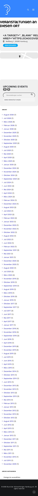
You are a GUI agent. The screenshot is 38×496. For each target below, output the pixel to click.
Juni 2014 (7, 382)
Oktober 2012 (9, 418)
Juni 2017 (7, 314)
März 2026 (8, 122)
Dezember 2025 (10, 133)
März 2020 (8, 275)
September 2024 (10, 179)
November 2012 (10, 414)
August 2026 (9, 115)
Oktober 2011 (9, 443)
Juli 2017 (7, 311)
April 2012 (7, 428)
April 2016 (8, 343)
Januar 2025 (8, 165)
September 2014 (10, 378)
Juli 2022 (7, 239)
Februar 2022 (9, 247)
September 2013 (10, 396)
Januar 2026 (9, 129)
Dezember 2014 (10, 371)
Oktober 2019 (9, 282)
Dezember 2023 (10, 204)
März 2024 (8, 197)
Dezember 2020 (10, 261)
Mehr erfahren (10, 45)
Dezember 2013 (10, 386)
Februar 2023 (9, 218)
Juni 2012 (7, 425)
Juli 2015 (7, 357)
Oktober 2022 (9, 232)
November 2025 (10, 136)
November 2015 (10, 350)
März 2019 (8, 293)
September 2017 (10, 307)
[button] (33, 10)
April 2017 (7, 321)
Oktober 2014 (9, 375)
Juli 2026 (7, 118)
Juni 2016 (7, 339)
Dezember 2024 (10, 168)
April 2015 (7, 364)
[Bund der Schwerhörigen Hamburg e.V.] (7, 10)
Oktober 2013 (9, 393)
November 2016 (10, 332)
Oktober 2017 (9, 304)
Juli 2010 (7, 460)
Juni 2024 (7, 186)
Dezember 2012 (10, 411)
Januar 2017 (8, 325)
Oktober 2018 (9, 297)
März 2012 (8, 432)
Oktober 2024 (9, 175)
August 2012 (8, 421)
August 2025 (9, 147)
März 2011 (8, 453)
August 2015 (8, 354)
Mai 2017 (7, 318)
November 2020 (10, 264)
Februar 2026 (9, 125)
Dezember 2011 (10, 439)
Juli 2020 (7, 272)
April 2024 (8, 193)
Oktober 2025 (9, 140)
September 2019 (10, 286)
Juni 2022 (7, 243)
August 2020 (9, 268)
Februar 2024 (9, 200)
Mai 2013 (7, 400)
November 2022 (10, 229)
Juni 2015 (7, 361)
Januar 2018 (8, 300)
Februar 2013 (9, 403)
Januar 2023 (8, 222)
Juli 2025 (7, 150)
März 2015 (8, 368)
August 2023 (9, 207)
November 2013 (10, 389)
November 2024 (10, 172)
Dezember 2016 (10, 329)
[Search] (27, 10)
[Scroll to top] (34, 492)
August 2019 (8, 289)
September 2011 (10, 446)
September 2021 (10, 250)
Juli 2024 (7, 182)
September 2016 (10, 336)
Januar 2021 (8, 257)
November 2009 (10, 464)
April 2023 (8, 215)
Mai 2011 (7, 450)
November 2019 (10, 279)
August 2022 (9, 236)
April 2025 (8, 158)
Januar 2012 (8, 435)
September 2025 (10, 143)
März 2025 (8, 161)
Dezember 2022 (10, 225)
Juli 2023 (7, 211)
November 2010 (10, 457)
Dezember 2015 (10, 346)
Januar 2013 (8, 407)
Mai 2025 (7, 154)
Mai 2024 (7, 190)
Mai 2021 (7, 254)
